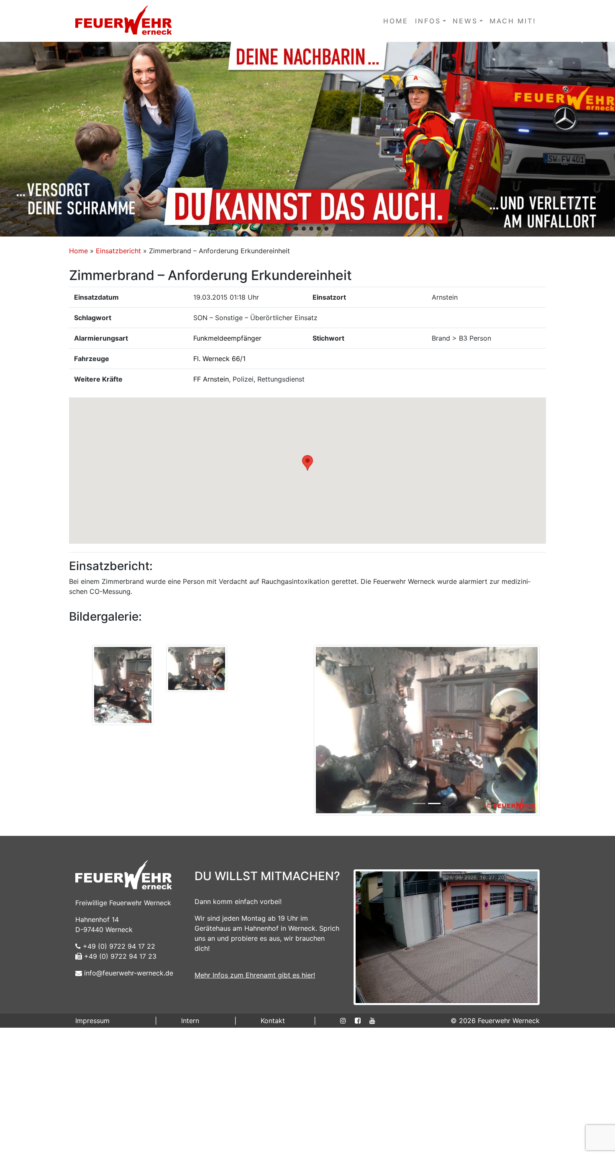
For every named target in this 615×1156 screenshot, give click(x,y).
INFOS (428, 21)
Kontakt (273, 1150)
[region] (307, 139)
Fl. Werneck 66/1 (219, 358)
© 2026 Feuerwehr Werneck (495, 1150)
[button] (307, 139)
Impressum (92, 1150)
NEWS (465, 21)
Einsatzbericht (118, 251)
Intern (190, 1150)
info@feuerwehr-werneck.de (127, 1102)
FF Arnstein (211, 379)
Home (78, 251)
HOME (395, 21)
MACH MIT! (512, 21)
